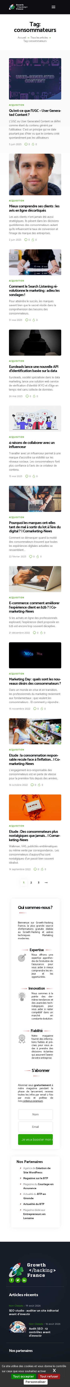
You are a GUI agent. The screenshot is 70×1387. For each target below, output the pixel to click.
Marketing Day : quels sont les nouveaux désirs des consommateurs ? (35, 681)
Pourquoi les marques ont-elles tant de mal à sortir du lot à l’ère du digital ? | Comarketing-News (34, 527)
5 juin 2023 (15, 144)
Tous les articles (39, 38)
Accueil (22, 38)
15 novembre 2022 (19, 708)
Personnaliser (36, 1382)
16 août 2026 (53, 1323)
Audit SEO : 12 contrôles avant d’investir (40, 1332)
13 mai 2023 (15, 476)
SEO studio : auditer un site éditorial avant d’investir (34, 1312)
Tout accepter (23, 1376)
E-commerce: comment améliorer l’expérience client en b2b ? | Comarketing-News (34, 607)
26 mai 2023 (16, 396)
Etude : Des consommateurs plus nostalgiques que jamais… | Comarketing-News (34, 836)
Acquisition (16, 105)
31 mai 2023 (15, 319)
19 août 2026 (33, 1305)
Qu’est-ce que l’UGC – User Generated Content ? (35, 113)
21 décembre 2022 (19, 632)
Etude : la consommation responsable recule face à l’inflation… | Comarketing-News (34, 760)
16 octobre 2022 (18, 784)
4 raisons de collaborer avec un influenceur (32, 445)
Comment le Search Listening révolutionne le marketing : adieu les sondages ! (34, 291)
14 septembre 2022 (20, 869)
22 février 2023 (17, 556)
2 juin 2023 (15, 239)
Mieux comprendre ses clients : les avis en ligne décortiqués (34, 208)
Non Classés (16, 1305)
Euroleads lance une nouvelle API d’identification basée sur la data (33, 369)
